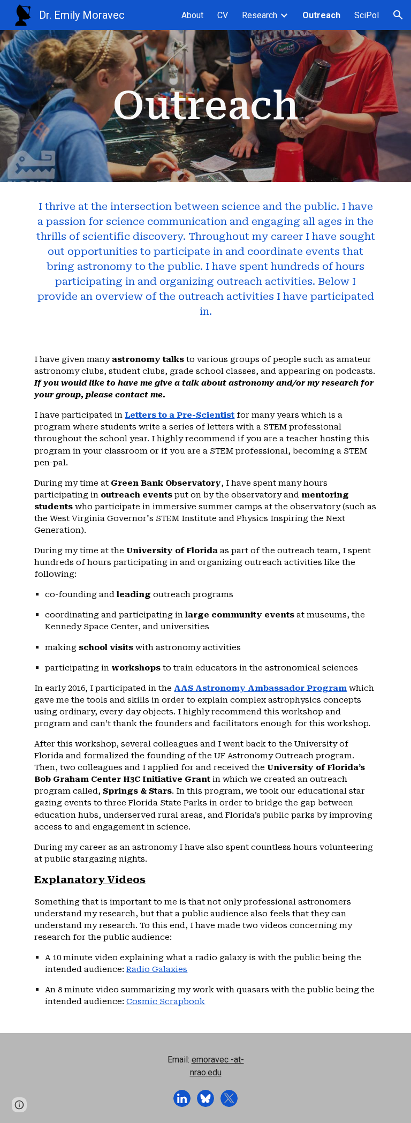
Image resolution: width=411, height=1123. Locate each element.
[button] (398, 15)
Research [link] (259, 15)
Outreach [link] (321, 15)
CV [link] (222, 15)
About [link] (192, 15)
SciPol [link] (366, 15)
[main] (205, 106)
